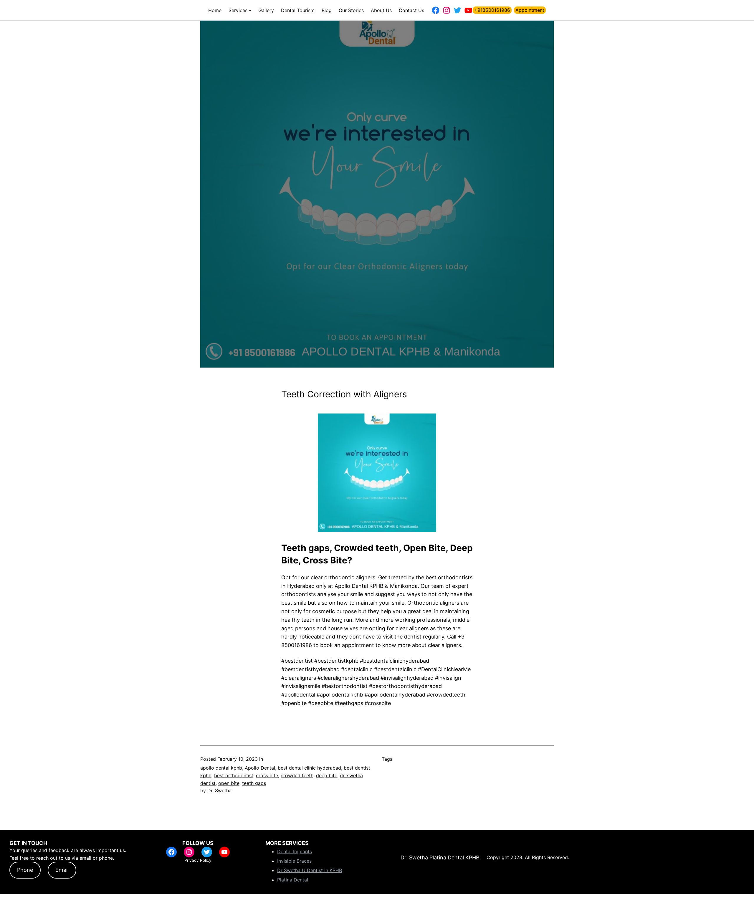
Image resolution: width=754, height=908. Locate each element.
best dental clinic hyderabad (309, 768)
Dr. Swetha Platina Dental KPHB (440, 857)
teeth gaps (254, 783)
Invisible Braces (294, 861)
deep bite (326, 775)
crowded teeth (297, 775)
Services (238, 10)
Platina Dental (292, 880)
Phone (25, 870)
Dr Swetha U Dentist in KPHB (309, 870)
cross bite (267, 775)
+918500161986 (492, 10)
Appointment (529, 10)
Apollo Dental (260, 768)
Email (62, 870)
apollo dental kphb (221, 768)
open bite (228, 783)
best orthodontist (233, 775)
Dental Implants (294, 851)
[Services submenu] (250, 10)
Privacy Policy (197, 860)
